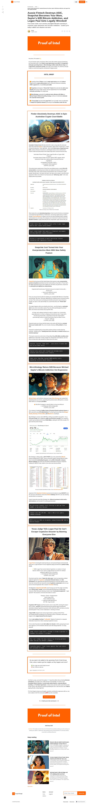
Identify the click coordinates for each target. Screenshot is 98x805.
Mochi (32, 30)
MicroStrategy (55, 398)
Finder (40, 146)
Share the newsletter (49, 696)
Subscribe (82, 1)
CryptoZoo (42, 579)
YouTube (51, 584)
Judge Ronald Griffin (41, 587)
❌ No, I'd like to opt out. (37, 667)
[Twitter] (64, 797)
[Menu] (86, 2)
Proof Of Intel (30, 6)
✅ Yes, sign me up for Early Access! (40, 665)
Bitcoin (63, 456)
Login (76, 1)
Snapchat (31, 281)
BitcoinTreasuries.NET (58, 489)
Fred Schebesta (37, 216)
